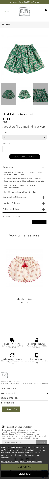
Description (8, 167)
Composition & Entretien (14, 197)
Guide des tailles (11, 209)
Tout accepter (24, 467)
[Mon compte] (40, 11)
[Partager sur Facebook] (34, 222)
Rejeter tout (24, 473)
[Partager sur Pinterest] (44, 222)
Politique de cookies (10, 461)
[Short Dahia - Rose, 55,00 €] (24, 272)
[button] (12, 11)
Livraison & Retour (11, 203)
